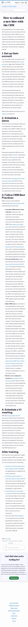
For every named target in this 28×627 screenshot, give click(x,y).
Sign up (14, 618)
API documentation (14, 610)
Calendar (15, 157)
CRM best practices (15, 203)
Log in (14, 621)
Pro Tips (7, 538)
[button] (26, 2)
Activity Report (19, 246)
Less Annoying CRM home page (14, 604)
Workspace (8, 246)
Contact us (14, 578)
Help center (14, 608)
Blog (14, 613)
